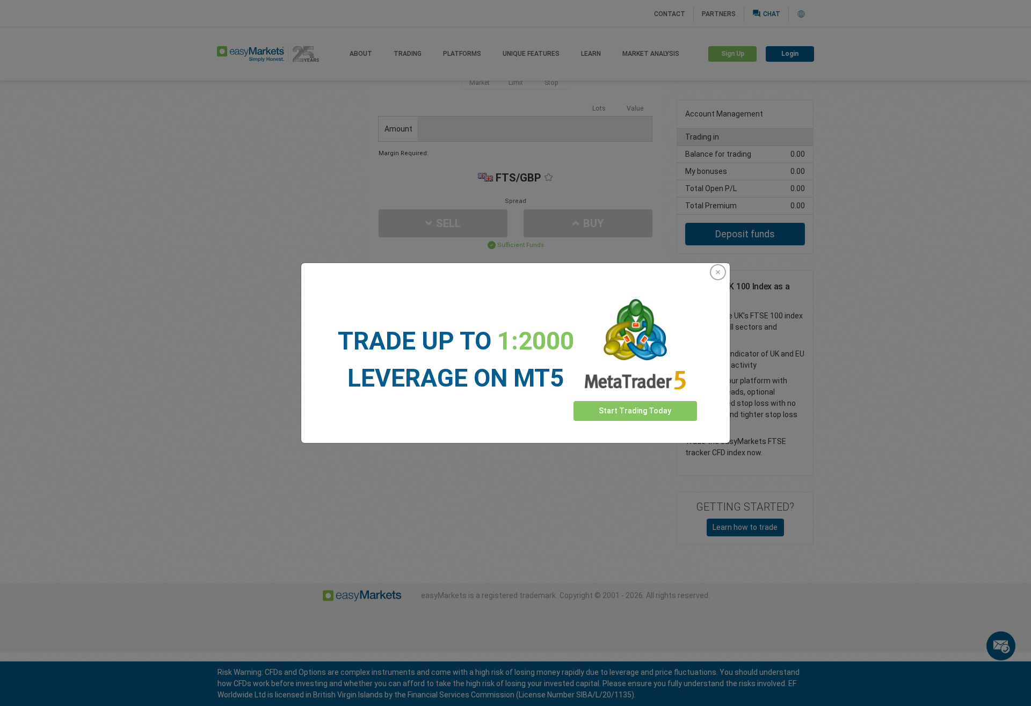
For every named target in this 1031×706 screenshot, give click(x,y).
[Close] (718, 272)
